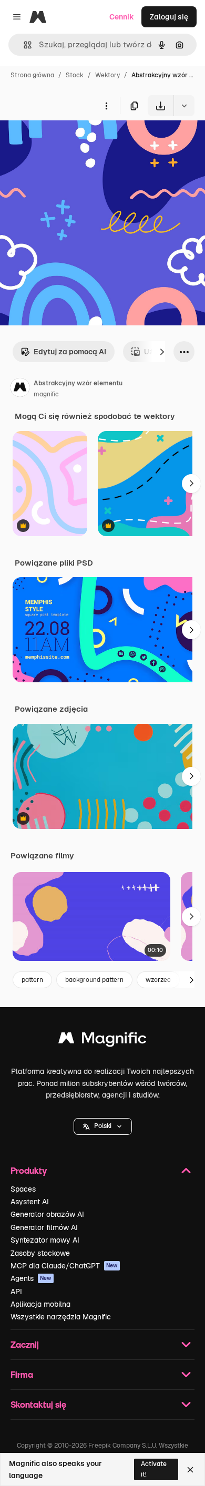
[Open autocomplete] (23, 45)
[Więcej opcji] (106, 105)
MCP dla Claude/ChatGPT (64, 1265)
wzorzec (158, 980)
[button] (103, 1126)
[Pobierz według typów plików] (183, 105)
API (16, 1291)
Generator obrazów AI (47, 1214)
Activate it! (154, 1469)
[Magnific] (102, 1040)
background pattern (94, 980)
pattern (32, 980)
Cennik (121, 17)
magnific (46, 394)
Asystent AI (30, 1201)
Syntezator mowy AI (45, 1240)
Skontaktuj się (38, 1404)
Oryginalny (73, 141)
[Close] (190, 1469)
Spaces (23, 1189)
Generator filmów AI (44, 1227)
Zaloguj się (169, 17)
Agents (31, 1278)
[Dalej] (161, 351)
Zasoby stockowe (40, 1253)
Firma (22, 1374)
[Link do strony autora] (20, 389)
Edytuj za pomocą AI (70, 351)
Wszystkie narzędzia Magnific (61, 1316)
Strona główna (32, 75)
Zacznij (25, 1344)
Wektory (107, 75)
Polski (102, 1126)
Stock (75, 75)
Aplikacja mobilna (40, 1304)
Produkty (29, 1170)
